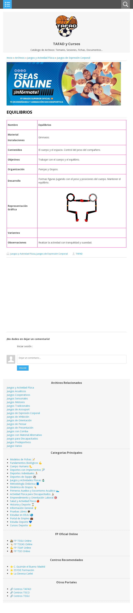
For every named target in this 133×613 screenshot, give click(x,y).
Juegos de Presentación (20, 427)
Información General (21, 508)
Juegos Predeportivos (19, 442)
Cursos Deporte (19, 525)
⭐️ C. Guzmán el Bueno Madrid (27, 566)
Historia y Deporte (20, 504)
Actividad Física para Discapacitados (30, 494)
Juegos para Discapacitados (22, 438)
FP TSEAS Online (23, 544)
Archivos (20, 57)
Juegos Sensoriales (17, 398)
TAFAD (79, 253)
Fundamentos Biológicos (24, 462)
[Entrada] (19, 350)
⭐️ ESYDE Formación (22, 570)
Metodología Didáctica (23, 483)
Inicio (9, 57)
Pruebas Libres (18, 511)
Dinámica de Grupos (21, 487)
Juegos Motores (16, 402)
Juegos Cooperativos (18, 394)
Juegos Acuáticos (16, 391)
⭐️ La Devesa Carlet (21, 573)
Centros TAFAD (22, 589)
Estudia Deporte (19, 521)
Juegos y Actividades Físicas (25, 480)
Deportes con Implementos (25, 469)
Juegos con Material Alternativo (24, 435)
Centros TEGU (22, 596)
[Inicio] (66, 36)
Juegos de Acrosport (18, 409)
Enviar (22, 368)
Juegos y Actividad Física (40, 57)
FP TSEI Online (22, 551)
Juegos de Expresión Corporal (73, 57)
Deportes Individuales (22, 473)
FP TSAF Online (22, 547)
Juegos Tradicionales (18, 405)
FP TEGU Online (23, 540)
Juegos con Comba (17, 431)
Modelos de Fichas (20, 459)
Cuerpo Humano (19, 466)
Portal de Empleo (19, 518)
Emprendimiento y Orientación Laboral (31, 497)
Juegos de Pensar (16, 424)
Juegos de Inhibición (18, 416)
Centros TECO (22, 592)
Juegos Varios (14, 445)
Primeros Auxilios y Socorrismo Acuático (32, 490)
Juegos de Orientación (19, 420)
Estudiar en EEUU (19, 515)
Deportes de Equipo (21, 476)
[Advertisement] (66, 295)
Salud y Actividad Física (23, 501)
